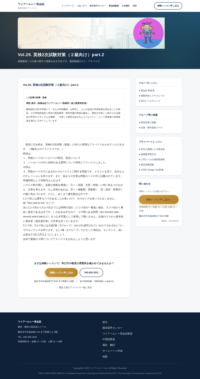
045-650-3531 (91, 272)
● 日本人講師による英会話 (152, 149)
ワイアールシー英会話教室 (117, 333)
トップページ (68, 6)
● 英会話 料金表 (147, 90)
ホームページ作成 (112, 350)
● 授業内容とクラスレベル (152, 96)
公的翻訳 (126, 6)
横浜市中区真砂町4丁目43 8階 (154, 216)
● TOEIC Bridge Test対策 (151, 170)
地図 (135, 6)
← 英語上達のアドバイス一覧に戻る (74, 287)
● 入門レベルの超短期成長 (152, 159)
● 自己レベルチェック (149, 101)
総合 (105, 322)
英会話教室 (114, 6)
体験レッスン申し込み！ (159, 199)
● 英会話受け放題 (147, 122)
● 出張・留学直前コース (151, 127)
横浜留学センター (98, 6)
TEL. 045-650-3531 (27, 337)
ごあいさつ (82, 6)
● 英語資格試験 (146, 164)
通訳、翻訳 (108, 345)
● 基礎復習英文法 (147, 154)
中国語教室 (108, 339)
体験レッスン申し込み (168, 6)
